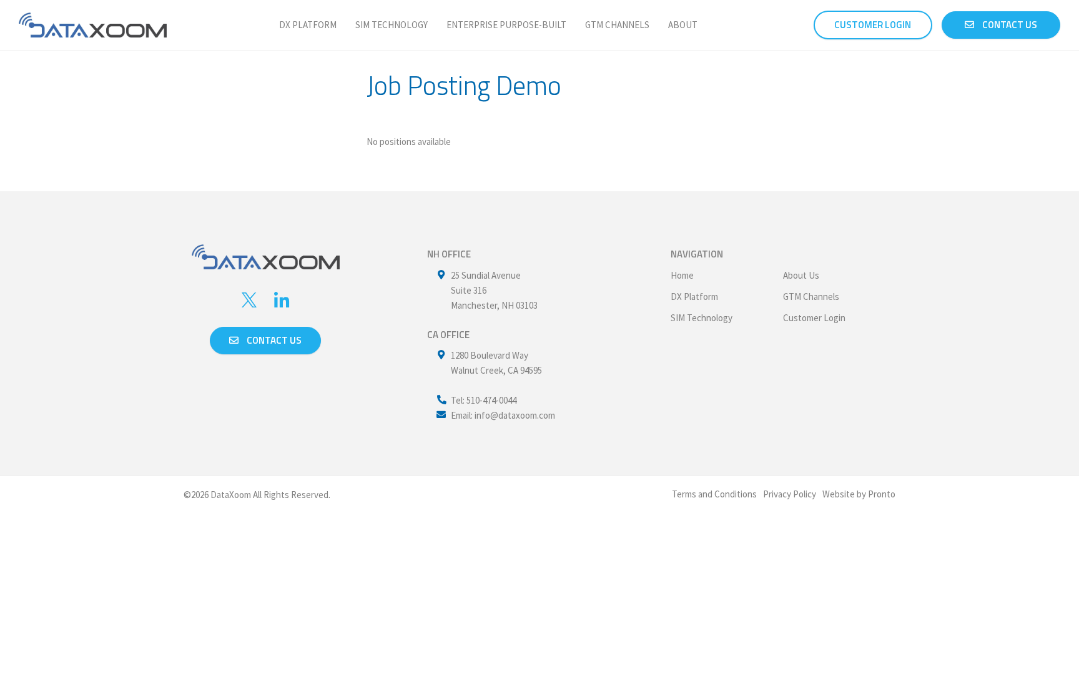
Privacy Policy (789, 494)
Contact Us (1008, 24)
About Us (801, 275)
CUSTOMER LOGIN (872, 24)
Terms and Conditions (714, 494)
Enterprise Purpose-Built (506, 25)
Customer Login (814, 318)
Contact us (273, 340)
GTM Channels (617, 25)
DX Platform (308, 25)
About (682, 25)
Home (682, 275)
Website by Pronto (858, 494)
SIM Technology (391, 25)
